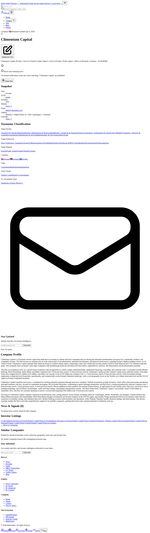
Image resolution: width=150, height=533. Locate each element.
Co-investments (23, 175)
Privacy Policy (11, 506)
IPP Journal (10, 517)
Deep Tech (5, 143)
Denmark (5, 159)
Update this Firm (7, 57)
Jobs (7, 23)
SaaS (95, 143)
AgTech (44, 143)
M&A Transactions (13, 468)
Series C (20, 183)
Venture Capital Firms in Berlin (19, 423)
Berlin (12, 167)
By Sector (9, 486)
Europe (3, 151)
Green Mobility (116, 133)
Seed (3, 183)
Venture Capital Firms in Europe (84, 421)
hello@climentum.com (14, 110)
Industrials (22, 133)
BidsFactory (10, 521)
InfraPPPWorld (11, 515)
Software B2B (66, 143)
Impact (14, 175)
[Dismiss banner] (65, 3)
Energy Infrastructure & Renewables (39, 133)
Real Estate (64, 135)
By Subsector (11, 488)
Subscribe (27, 345)
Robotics (82, 143)
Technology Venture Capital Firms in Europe (112, 421)
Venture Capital (6, 175)
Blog (7, 25)
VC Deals (9, 470)
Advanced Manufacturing (31, 143)
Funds (8, 466)
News (8, 462)
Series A (8, 183)
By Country (10, 490)
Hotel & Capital (11, 519)
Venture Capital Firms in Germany (43, 423)
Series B (14, 183)
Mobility (50, 143)
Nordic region (11, 151)
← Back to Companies (9, 425)
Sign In (6, 13)
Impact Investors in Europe (62, 421)
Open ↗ (9, 106)
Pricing (8, 27)
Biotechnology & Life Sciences (48, 135)
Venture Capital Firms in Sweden (39, 421)
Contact (8, 503)
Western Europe (29, 151)
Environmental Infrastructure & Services (22, 135)
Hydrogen (89, 143)
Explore (9, 21)
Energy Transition (15, 143)
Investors (9, 464)
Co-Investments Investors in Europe (14, 421)
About (8, 501)
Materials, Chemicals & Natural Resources (68, 133)
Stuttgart (26, 167)
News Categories (12, 484)
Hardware (57, 143)
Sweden (23, 159)
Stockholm (19, 167)
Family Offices (11, 472)
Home (8, 17)
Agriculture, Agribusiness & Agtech (97, 133)
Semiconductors (103, 143)
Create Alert (9, 81)
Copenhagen (5, 167)
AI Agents (75, 143)
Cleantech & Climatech (9, 133)
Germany (20, 151)
